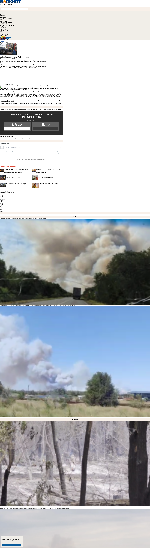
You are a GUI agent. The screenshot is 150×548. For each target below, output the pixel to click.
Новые (2, 152)
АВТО (1, 13)
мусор (16, 138)
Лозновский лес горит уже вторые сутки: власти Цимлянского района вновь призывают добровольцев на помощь (23, 417)
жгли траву (20, 138)
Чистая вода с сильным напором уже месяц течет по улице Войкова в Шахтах (22, 508)
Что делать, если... (4, 42)
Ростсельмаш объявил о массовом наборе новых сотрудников (12, 214)
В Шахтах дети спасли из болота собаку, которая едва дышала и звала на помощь (54, 508)
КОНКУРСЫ (3, 17)
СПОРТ (1, 31)
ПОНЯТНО (12, 545)
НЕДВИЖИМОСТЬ (4, 23)
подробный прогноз (4, 192)
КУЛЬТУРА (2, 19)
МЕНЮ (1, 11)
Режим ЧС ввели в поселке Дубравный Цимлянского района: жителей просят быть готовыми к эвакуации (22, 305)
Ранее (13, 152)
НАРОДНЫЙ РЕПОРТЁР (6, 22)
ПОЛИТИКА (3, 29)
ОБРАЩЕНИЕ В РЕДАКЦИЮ (7, 25)
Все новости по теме (5, 58)
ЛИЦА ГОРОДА (3, 21)
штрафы (29, 138)
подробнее (11, 192)
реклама (25, 138)
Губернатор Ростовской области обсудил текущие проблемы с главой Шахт (65, 417)
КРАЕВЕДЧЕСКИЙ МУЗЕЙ (6, 18)
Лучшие (8, 152)
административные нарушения (7, 138)
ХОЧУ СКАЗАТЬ (4, 34)
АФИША (2, 14)
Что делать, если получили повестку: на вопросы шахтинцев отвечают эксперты (19, 62)
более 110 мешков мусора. (55, 109)
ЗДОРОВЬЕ (3, 15)
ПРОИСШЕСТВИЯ (4, 27)
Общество (2, 84)
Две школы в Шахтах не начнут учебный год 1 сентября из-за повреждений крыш (59, 305)
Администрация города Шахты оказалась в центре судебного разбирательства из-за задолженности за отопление (24, 218)
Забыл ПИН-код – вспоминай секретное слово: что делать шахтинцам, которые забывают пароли (23, 60)
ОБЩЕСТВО (3, 26)
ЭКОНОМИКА (3, 33)
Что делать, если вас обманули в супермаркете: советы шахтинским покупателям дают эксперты (23, 61)
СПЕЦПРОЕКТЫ (4, 30)
